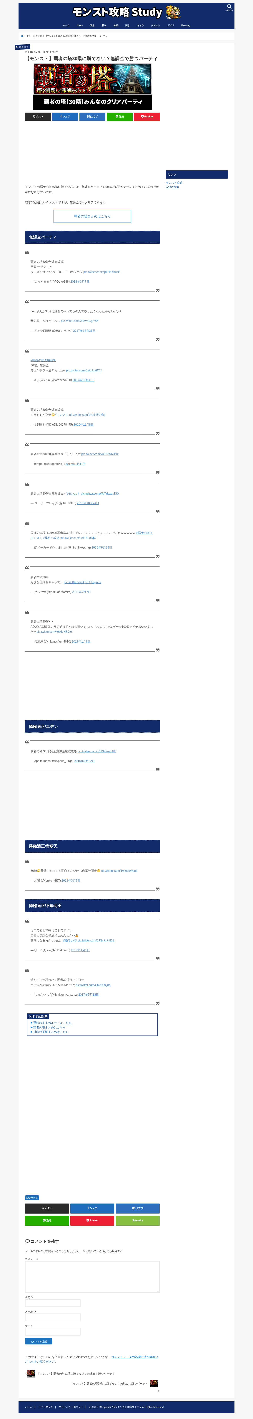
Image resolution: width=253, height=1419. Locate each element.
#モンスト (62, 414)
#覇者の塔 (143, 532)
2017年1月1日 (80, 950)
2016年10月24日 (88, 503)
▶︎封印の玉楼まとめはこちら (49, 1031)
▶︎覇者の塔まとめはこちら (48, 1027)
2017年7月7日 (81, 592)
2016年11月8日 (84, 424)
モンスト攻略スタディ (129, 1407)
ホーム (66, 25)
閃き (127, 25)
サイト (29, 1325)
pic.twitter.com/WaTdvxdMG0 (100, 493)
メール (30, 1311)
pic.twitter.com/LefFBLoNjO (78, 537)
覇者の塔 (33, 1197)
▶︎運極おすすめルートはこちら (51, 1022)
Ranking (185, 25)
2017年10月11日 (83, 380)
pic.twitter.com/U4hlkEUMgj (87, 414)
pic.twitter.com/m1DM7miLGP (97, 751)
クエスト (155, 25)
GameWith (172, 186)
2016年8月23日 (101, 547)
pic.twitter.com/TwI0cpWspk (119, 870)
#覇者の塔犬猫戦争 (43, 360)
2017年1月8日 (81, 641)
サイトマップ (45, 1407)
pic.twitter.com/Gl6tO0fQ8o (93, 985)
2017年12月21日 (84, 330)
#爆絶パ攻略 (51, 537)
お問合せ (94, 1407)
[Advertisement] (58, 151)
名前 (29, 1297)
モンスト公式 (174, 182)
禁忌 (92, 25)
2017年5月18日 (88, 994)
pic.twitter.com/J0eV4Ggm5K (80, 320)
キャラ (140, 25)
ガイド (170, 25)
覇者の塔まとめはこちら (92, 216)
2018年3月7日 (79, 281)
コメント (32, 1258)
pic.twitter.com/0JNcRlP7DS (95, 940)
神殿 (116, 25)
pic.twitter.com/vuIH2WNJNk (100, 454)
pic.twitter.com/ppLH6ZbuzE (101, 272)
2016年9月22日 (84, 761)
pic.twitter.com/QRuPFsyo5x (82, 582)
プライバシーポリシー (71, 1407)
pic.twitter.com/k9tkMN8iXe (54, 631)
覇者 (104, 25)
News (80, 25)
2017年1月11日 (75, 463)
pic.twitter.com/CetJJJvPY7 (84, 370)
